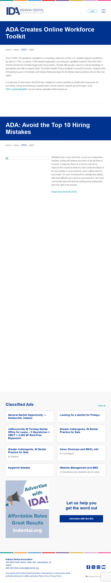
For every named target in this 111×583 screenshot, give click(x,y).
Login (92, 11)
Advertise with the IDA (81, 518)
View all (101, 405)
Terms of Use (44, 576)
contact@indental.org (29, 568)
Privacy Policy (55, 576)
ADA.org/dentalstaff (16, 89)
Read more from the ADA (64, 192)
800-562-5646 (12, 568)
